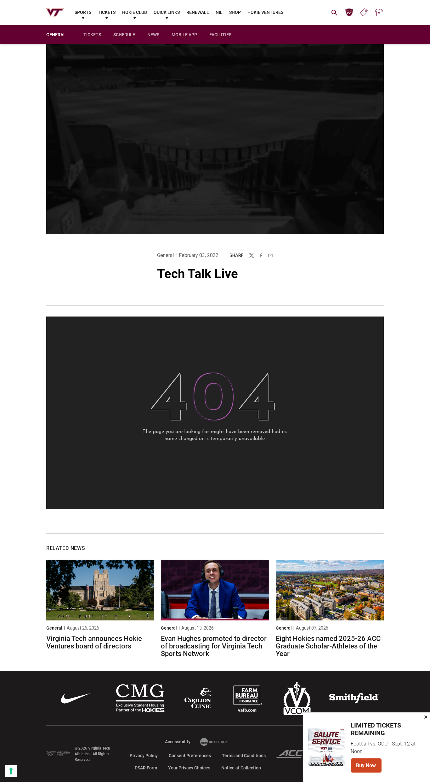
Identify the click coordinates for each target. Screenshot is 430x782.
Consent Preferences (190, 755)
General (165, 255)
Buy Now (369, 767)
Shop (235, 12)
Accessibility (177, 741)
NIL (219, 12)
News (153, 34)
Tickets (107, 12)
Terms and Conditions (244, 755)
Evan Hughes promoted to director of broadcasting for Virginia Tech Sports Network (214, 646)
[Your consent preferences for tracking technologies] (11, 771)
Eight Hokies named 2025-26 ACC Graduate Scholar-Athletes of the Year (328, 646)
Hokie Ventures (265, 12)
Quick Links (167, 12)
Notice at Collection (241, 767)
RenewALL (197, 12)
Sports (83, 12)
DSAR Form (146, 767)
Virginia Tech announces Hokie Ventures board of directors (94, 642)
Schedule (124, 34)
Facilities (220, 34)
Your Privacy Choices (189, 767)
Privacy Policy (144, 755)
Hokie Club (134, 12)
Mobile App (184, 34)
